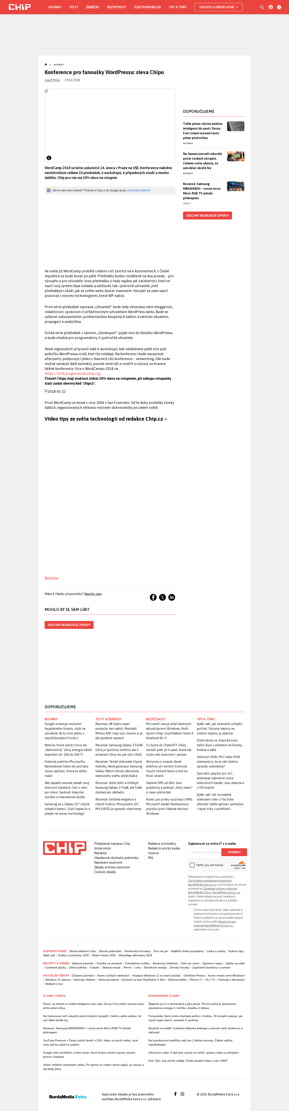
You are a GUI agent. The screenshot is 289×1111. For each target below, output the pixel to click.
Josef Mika (52, 80)
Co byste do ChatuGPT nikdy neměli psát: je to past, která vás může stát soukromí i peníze (168, 749)
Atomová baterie (108, 979)
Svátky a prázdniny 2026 (73, 955)
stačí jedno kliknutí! (138, 190)
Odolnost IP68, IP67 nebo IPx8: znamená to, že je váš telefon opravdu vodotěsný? (218, 761)
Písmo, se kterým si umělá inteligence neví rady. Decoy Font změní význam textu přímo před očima (93, 1006)
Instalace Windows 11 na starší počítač (156, 975)
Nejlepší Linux (54, 983)
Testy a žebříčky (108, 719)
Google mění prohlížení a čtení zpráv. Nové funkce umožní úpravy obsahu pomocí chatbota (89, 1054)
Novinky (55, 7)
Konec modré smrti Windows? (226, 975)
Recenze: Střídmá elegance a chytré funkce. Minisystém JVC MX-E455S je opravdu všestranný (118, 804)
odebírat (234, 852)
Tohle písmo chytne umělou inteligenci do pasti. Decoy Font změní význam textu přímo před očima (202, 131)
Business (51, 578)
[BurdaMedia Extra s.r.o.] (64, 848)
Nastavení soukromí (108, 862)
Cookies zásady (105, 872)
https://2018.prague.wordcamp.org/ (73, 373)
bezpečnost (156, 719)
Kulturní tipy (236, 951)
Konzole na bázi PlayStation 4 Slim (143, 979)
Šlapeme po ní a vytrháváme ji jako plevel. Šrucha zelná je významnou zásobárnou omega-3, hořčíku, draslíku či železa (192, 1006)
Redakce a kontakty (162, 843)
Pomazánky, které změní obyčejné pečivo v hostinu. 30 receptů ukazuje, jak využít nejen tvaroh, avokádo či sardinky (195, 1018)
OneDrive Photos (194, 975)
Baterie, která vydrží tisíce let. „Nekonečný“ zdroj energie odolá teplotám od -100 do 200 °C (68, 749)
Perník (127, 967)
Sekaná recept (111, 967)
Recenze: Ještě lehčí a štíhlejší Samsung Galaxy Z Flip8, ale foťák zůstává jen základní (118, 787)
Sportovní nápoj (212, 963)
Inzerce (153, 853)
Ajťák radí (49, 955)
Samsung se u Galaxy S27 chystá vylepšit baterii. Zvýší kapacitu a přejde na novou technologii (67, 808)
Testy (73, 7)
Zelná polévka (78, 967)
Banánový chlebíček (165, 963)
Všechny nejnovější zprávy (69, 625)
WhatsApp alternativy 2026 (135, 955)
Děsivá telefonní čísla (82, 951)
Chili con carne (190, 963)
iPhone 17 (196, 979)
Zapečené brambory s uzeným (211, 967)
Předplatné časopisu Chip (112, 843)
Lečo (138, 967)
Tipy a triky (178, 7)
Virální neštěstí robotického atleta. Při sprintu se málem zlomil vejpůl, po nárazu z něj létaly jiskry (93, 1066)
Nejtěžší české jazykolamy (187, 951)
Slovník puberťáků (110, 951)
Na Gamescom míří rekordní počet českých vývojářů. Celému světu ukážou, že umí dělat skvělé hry (202, 161)
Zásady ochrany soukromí (112, 867)
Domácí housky (179, 967)
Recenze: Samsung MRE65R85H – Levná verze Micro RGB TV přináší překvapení (202, 191)
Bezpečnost (116, 7)
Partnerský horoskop (137, 951)
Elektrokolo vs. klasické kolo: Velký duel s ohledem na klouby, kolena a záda (219, 745)
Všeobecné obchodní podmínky (116, 858)
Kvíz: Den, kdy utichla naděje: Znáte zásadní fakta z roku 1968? (188, 1060)
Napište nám (93, 594)
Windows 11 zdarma (58, 979)
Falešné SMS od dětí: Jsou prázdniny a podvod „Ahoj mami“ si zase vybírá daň (169, 787)
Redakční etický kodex (164, 848)
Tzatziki (94, 967)
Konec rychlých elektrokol (113, 975)
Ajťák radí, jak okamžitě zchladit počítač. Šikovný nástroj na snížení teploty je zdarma (219, 728)
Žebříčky (92, 7)
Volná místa (102, 848)
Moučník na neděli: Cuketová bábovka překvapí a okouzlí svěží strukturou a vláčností (195, 1030)
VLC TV (210, 979)
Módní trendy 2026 (104, 955)
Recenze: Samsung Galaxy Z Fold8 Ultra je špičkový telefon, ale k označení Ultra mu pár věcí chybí (119, 749)
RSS (150, 858)
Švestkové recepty (155, 967)
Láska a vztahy (216, 951)
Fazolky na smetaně (109, 963)
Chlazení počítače (83, 975)
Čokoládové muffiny (137, 963)
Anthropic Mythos (84, 979)
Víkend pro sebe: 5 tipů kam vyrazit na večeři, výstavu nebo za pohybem (193, 1052)
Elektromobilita (147, 7)
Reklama (100, 853)
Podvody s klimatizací (231, 979)
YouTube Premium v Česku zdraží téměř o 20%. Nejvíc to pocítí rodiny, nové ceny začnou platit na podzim (90, 1042)
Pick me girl (161, 951)
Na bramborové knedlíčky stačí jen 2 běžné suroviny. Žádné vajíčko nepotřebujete (190, 1042)
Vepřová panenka (83, 963)
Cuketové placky (55, 967)
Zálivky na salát (235, 963)
